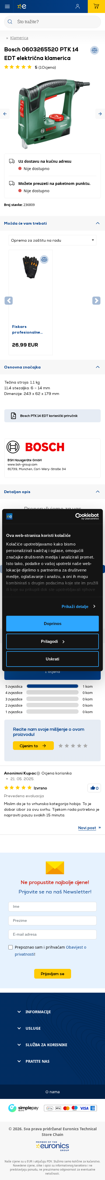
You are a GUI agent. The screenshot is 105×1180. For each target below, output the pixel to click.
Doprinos (52, 623)
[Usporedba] (44, 259)
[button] (5, 114)
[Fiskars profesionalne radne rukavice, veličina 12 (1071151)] (30, 288)
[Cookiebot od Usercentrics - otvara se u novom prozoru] (75, 516)
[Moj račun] (78, 6)
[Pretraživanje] (94, 22)
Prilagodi (49, 641)
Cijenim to (29, 745)
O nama (53, 1091)
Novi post (87, 827)
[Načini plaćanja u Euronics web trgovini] (52, 1107)
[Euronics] (19, 6)
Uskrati (52, 659)
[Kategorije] (7, 6)
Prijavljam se (52, 973)
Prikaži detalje (75, 606)
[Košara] (96, 6)
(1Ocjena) (45, 67)
